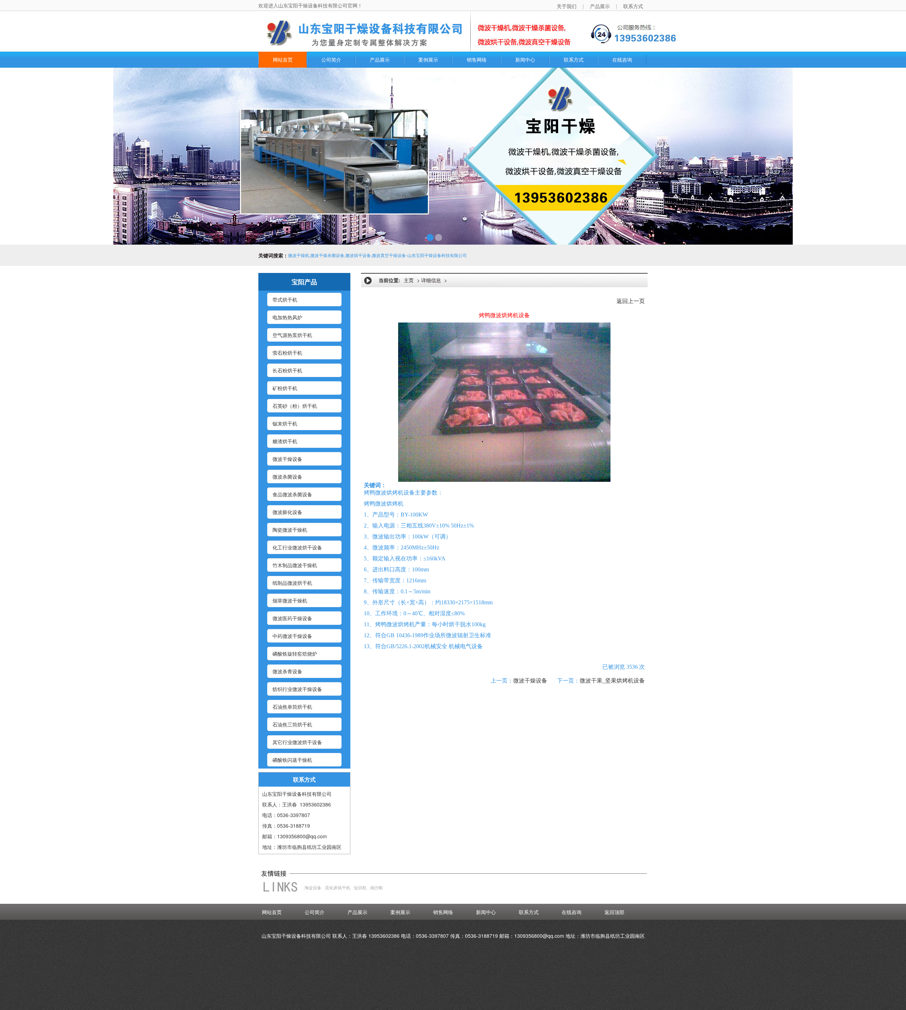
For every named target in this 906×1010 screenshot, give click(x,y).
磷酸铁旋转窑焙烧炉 (295, 653)
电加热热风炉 (287, 317)
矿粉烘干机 (285, 388)
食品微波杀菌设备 (292, 494)
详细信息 (431, 280)
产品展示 (380, 59)
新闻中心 (525, 59)
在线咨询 (622, 59)
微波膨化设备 (287, 511)
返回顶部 (614, 911)
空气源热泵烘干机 (292, 334)
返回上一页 (631, 301)
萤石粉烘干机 (287, 352)
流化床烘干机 (337, 887)
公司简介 (331, 59)
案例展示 (428, 59)
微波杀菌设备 (287, 476)
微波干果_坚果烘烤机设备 (612, 681)
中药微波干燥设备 (292, 635)
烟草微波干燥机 (290, 600)
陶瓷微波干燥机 (290, 529)
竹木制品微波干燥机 (295, 565)
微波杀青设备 (287, 671)
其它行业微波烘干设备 (297, 742)
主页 (409, 280)
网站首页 (283, 59)
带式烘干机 (285, 299)
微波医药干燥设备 (292, 618)
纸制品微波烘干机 (292, 582)
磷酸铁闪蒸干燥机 (292, 759)
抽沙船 (376, 887)
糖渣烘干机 (285, 441)
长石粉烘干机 (287, 370)
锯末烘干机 (285, 423)
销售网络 (477, 59)
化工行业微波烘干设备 (297, 547)
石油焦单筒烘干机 (292, 706)
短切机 (360, 887)
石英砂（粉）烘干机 (295, 405)
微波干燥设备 (287, 458)
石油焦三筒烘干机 (292, 724)
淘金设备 (312, 887)
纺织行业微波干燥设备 (297, 688)
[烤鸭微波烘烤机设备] (504, 401)
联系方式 (574, 59)
